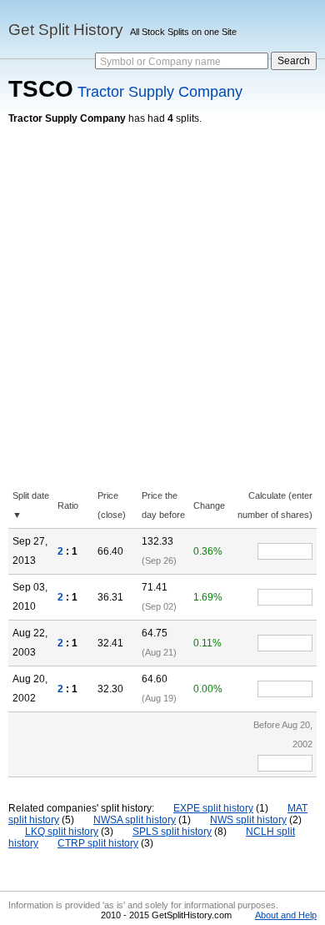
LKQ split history (61, 831)
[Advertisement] (162, 295)
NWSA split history (134, 820)
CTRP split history (98, 843)
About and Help (286, 915)
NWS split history (248, 820)
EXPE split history (213, 808)
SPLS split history (172, 831)
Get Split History (65, 29)
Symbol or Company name (160, 62)
